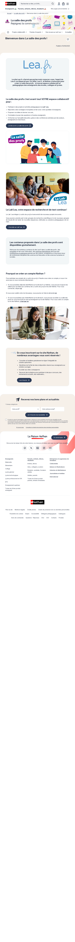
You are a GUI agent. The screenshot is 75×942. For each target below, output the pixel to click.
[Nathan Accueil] (10, 3)
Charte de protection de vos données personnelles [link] (53, 509)
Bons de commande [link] (17, 517)
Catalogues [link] (62, 513)
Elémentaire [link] (8, 465)
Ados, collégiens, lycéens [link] (35, 467)
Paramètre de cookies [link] (16, 513)
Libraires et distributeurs (58, 470)
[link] (24, 448)
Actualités (68, 32)
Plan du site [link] (9, 509)
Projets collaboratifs (18, 32)
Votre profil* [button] (16, 409)
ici (21, 288)
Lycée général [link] (9, 472)
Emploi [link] (27, 513)
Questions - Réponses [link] (32, 517)
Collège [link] (7, 468)
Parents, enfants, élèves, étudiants (36, 459)
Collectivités (54, 463)
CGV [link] (47, 517)
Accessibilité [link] (35, 513)
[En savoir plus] (37, 147)
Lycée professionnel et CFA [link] (13, 478)
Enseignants (9, 459)
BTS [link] (6, 482)
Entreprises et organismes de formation (59, 459)
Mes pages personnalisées (59, 8)
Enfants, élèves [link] (32, 463)
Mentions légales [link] (20, 509)
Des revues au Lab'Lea (53, 32)
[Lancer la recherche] (53, 4)
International (54, 477)
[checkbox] (6, 420)
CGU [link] (42, 517)
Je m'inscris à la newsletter (36, 415)
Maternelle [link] (8, 462)
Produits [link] (61, 517)
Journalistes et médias (57, 473)
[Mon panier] (63, 3)
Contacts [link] (54, 517)
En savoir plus (20, 427)
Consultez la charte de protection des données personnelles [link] (42, 427)
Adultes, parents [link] (32, 475)
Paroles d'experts (35, 32)
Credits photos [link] (31, 509)
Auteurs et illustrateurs (57, 467)
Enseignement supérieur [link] (12, 485)
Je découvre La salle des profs (18, 126)
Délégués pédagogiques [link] (48, 513)
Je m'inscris (23, 380)
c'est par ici (24, 301)
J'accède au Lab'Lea (15, 227)
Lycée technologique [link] (11, 475)
